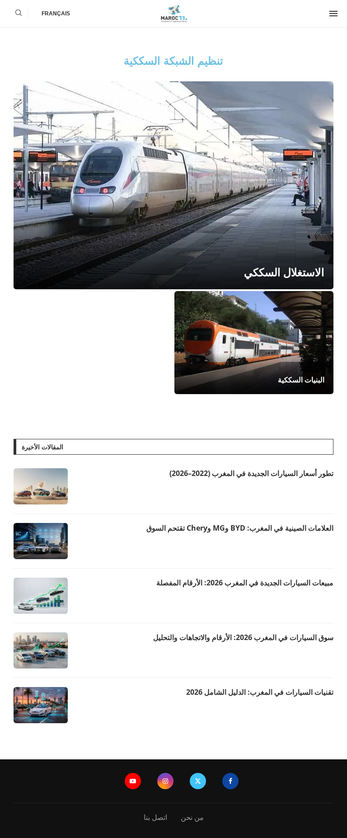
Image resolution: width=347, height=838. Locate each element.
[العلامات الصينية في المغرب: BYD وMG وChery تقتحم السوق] (41, 541)
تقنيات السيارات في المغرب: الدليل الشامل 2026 (259, 692)
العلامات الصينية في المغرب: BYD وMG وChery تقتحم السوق (239, 528)
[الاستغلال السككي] (173, 185)
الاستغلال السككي (284, 271)
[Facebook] (230, 781)
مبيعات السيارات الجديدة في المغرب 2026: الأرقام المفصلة (244, 583)
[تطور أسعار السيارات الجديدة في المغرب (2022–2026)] (41, 486)
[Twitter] (198, 781)
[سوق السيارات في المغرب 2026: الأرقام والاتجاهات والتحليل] (41, 650)
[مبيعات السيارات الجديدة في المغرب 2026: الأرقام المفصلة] (41, 596)
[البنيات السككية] (253, 342)
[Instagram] (165, 781)
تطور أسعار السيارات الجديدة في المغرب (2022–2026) (251, 473)
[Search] (18, 13)
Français (56, 13)
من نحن (192, 817)
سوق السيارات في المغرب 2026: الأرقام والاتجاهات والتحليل (243, 637)
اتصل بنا (155, 817)
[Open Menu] (333, 13)
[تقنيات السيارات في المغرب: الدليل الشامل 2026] (41, 705)
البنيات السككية (301, 380)
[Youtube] (133, 781)
